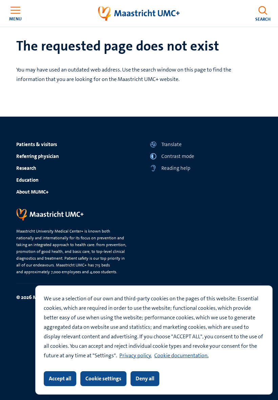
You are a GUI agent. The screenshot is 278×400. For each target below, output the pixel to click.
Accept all (60, 378)
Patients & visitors (36, 144)
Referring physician (37, 156)
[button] (206, 144)
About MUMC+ (32, 191)
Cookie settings (103, 378)
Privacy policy (135, 355)
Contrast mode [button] (177, 156)
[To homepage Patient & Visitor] (139, 13)
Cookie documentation (180, 355)
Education (27, 180)
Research (26, 168)
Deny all (145, 378)
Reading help (175, 168)
